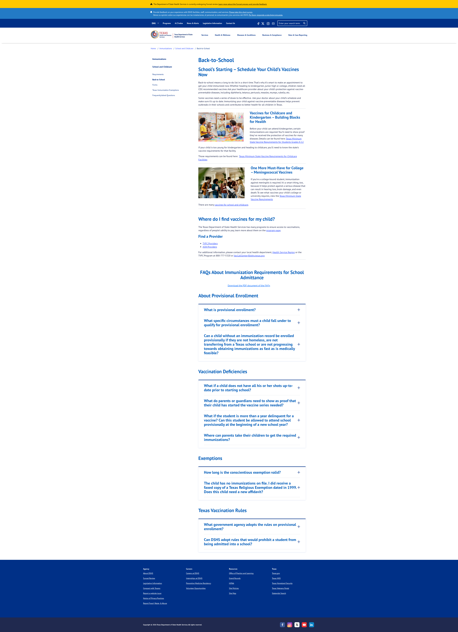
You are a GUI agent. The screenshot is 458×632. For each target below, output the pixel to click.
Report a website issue (152, 593)
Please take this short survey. (240, 12)
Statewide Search (279, 593)
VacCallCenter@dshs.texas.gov (249, 255)
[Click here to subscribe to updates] (273, 24)
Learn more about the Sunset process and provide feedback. (242, 4)
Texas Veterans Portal (280, 588)
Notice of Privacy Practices (153, 598)
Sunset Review (149, 578)
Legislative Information (212, 23)
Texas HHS (276, 578)
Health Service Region (283, 252)
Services (204, 35)
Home (153, 48)
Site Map (232, 593)
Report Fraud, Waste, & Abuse (155, 603)
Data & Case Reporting (297, 35)
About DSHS (148, 573)
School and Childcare (184, 48)
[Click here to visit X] (263, 24)
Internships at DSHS (194, 578)
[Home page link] (172, 34)
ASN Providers (210, 246)
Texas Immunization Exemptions (165, 90)
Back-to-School (158, 79)
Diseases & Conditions (246, 35)
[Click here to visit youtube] (304, 624)
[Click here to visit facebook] (258, 24)
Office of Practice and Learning (241, 573)
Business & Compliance (272, 35)
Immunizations (165, 48)
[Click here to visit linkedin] (311, 624)
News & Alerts (193, 23)
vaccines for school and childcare (231, 204)
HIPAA (231, 583)
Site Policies (234, 588)
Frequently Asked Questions (163, 95)
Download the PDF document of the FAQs (249, 285)
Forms (154, 85)
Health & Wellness (222, 35)
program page (273, 230)
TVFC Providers (210, 243)
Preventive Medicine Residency (198, 583)
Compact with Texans (151, 588)
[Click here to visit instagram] (268, 24)
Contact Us (230, 23)
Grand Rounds (235, 578)
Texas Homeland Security (282, 583)
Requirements (158, 74)
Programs (167, 23)
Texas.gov (276, 573)
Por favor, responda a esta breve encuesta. (266, 15)
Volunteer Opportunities (196, 588)
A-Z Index (179, 23)
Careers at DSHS (192, 573)
